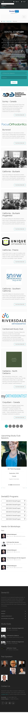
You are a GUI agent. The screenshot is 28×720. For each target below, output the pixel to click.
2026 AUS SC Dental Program (13, 501)
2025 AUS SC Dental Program (13, 511)
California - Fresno (10, 250)
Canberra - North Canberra (9, 372)
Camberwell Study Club (12, 329)
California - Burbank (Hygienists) (11, 214)
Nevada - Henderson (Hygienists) (15, 641)
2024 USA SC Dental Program (13, 519)
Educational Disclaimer (7, 618)
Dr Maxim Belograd (11, 534)
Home (4, 21)
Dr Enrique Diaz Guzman (13, 542)
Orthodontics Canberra (13, 635)
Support (3, 611)
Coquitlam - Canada (11, 402)
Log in (24, 1)
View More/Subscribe (19, 115)
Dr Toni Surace (14, 469)
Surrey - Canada (9, 101)
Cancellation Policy (6, 616)
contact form (4, 694)
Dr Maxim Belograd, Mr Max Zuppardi (16, 557)
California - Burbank (11, 171)
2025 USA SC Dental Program (13, 508)
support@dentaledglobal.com (9, 63)
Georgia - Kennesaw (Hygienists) (15, 628)
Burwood (6, 130)
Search (14, 82)
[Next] (21, 426)
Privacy (3, 613)
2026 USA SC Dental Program (13, 504)
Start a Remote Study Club (13, 51)
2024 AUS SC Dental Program (13, 515)
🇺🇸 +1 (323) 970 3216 (15, 65)
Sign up (17, 1)
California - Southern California (11, 290)
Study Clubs (9, 21)
